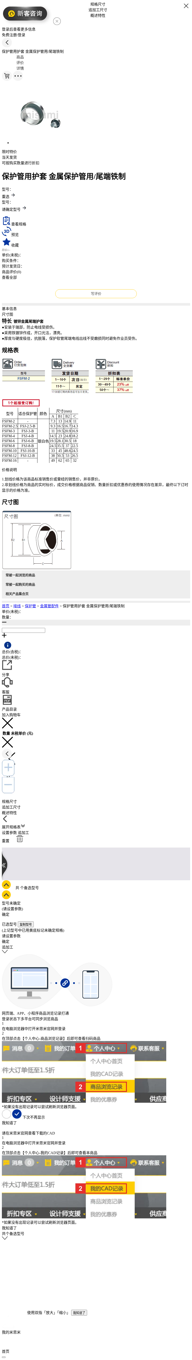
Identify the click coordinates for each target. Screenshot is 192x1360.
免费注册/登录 (13, 35)
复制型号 (26, 924)
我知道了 (79, 1313)
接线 (17, 606)
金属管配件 (49, 606)
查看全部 (9, 277)
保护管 (30, 606)
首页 (5, 606)
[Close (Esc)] (4, 1357)
